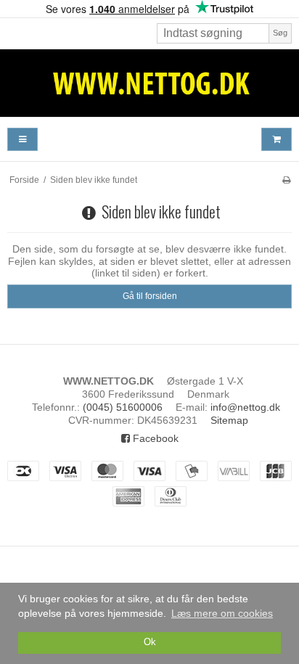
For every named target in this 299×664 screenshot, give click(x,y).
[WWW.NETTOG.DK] (149, 83)
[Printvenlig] (286, 180)
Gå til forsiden (150, 296)
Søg (280, 32)
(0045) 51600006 (123, 407)
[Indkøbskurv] (276, 140)
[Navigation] (22, 140)
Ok (150, 642)
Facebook (154, 438)
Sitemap (229, 420)
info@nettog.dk (245, 407)
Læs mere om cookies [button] (222, 613)
